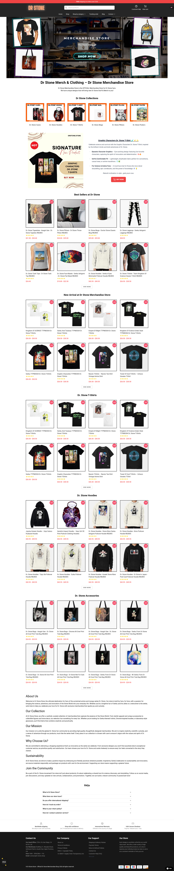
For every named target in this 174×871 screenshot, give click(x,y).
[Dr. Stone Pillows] (118, 112)
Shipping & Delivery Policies (97, 842)
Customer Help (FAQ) (95, 853)
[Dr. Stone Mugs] (97, 112)
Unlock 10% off (4, 862)
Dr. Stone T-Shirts (76, 125)
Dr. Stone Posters (139, 125)
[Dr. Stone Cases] (35, 112)
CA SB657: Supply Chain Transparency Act (71, 853)
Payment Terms (94, 845)
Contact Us (92, 851)
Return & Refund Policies (96, 848)
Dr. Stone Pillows (118, 125)
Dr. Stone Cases (35, 125)
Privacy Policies (62, 848)
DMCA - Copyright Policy (65, 851)
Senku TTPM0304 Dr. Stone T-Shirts (38, 374)
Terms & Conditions (64, 845)
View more (87, 286)
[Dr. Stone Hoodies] (56, 112)
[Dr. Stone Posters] (139, 112)
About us (60, 842)
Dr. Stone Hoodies (55, 125)
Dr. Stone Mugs (97, 125)
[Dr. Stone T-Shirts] (76, 112)
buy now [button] (120, 179)
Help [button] (170, 868)
